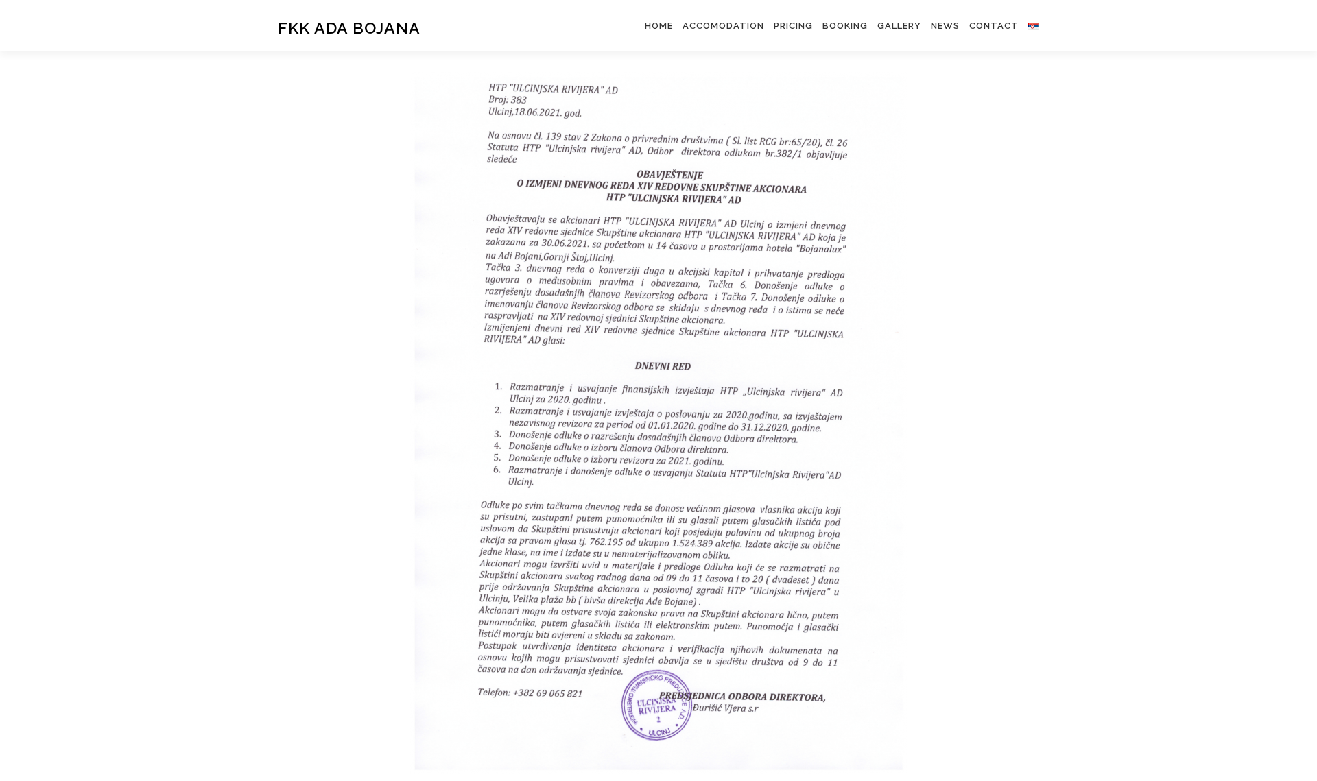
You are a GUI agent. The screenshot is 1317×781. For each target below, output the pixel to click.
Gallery (899, 26)
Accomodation (723, 26)
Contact (994, 26)
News (945, 26)
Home (659, 26)
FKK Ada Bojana (349, 28)
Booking (845, 26)
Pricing (793, 26)
